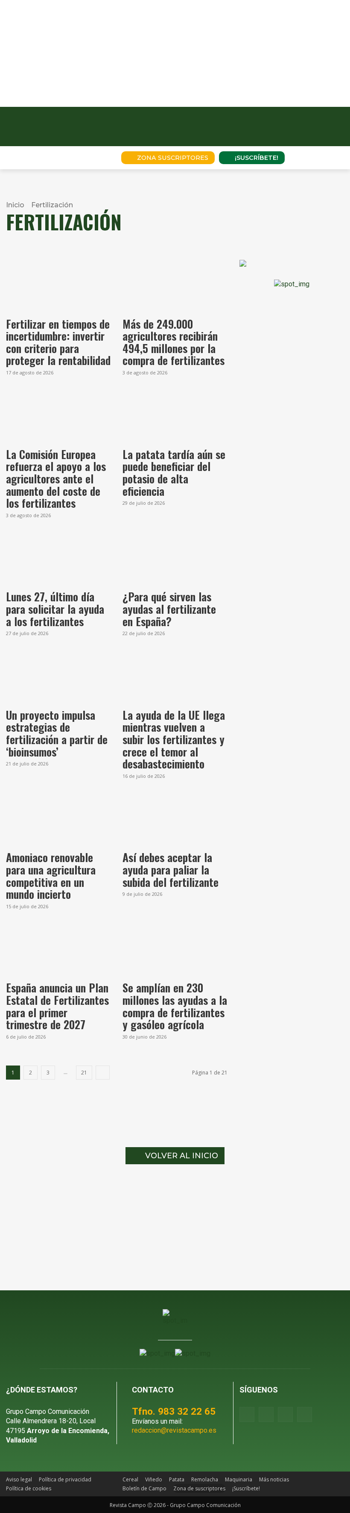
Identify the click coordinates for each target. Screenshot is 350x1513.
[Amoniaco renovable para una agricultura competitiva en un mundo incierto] (58, 820)
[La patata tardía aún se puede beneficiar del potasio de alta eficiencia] (174, 416)
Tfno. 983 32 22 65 (174, 1411)
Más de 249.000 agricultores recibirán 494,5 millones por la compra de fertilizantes (173, 342)
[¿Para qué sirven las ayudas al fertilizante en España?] (174, 559)
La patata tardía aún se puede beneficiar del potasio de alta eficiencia (173, 472)
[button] (103, 157)
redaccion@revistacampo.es (174, 1430)
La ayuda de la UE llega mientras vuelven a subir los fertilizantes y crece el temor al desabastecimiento (173, 739)
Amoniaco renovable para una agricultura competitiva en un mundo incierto (51, 875)
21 (84, 1072)
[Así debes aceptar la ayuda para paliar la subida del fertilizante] (174, 820)
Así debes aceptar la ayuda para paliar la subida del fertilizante (170, 869)
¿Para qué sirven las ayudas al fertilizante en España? (169, 608)
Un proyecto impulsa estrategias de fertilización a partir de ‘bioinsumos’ (57, 733)
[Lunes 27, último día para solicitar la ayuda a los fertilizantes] (58, 559)
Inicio (15, 205)
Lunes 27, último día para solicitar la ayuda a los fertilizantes (55, 608)
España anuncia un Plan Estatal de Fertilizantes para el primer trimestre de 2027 (57, 1006)
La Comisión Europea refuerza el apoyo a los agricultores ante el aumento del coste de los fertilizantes (56, 478)
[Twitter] (304, 1414)
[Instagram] (266, 1414)
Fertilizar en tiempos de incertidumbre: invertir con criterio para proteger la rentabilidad (58, 342)
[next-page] (103, 1073)
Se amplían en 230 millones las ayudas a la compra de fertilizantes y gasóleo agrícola (174, 1006)
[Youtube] (285, 1414)
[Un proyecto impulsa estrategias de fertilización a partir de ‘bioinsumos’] (58, 677)
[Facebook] (246, 1414)
